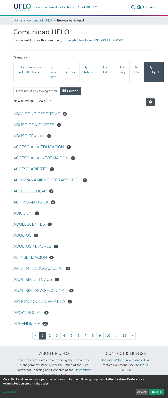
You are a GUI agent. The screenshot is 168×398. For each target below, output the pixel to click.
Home (18, 20)
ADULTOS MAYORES (32, 246)
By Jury (122, 69)
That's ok (156, 392)
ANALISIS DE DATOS (32, 279)
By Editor (107, 69)
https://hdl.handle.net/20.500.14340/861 (94, 40)
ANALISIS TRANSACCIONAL (40, 290)
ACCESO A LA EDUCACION (38, 147)
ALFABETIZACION (30, 257)
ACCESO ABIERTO (30, 169)
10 (108, 335)
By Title (137, 69)
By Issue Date (53, 72)
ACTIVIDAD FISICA (30, 202)
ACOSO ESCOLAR (30, 191)
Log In (147, 7)
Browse (72, 91)
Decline (142, 392)
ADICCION (22, 213)
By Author (70, 69)
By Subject (154, 69)
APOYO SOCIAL (27, 312)
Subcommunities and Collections (29, 69)
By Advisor (89, 69)
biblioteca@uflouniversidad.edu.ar (126, 360)
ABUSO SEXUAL (28, 136)
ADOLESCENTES (29, 224)
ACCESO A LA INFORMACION (40, 158)
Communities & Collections (55, 7)
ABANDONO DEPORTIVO (36, 114)
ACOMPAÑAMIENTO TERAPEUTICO (46, 180)
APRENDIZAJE (26, 323)
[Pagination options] (150, 102)
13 (124, 335)
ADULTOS (22, 235)
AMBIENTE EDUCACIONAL (38, 268)
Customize (9, 392)
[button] (139, 7)
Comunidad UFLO (39, 20)
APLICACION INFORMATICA (39, 301)
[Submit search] (133, 7)
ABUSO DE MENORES (33, 125)
